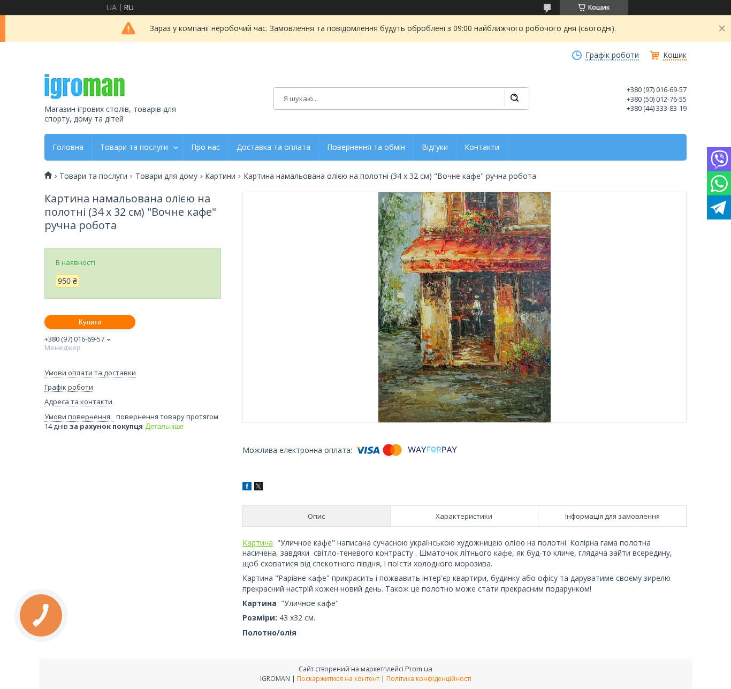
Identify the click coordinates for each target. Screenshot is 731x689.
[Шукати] (514, 98)
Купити (90, 322)
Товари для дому (166, 176)
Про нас (205, 147)
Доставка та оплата (273, 147)
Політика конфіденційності (428, 678)
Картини (220, 176)
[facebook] (247, 487)
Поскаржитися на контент (338, 678)
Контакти (482, 147)
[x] (258, 487)
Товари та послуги (134, 147)
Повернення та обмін (366, 147)
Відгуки (435, 147)
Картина (257, 542)
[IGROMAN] (84, 86)
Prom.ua (418, 668)
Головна (67, 147)
